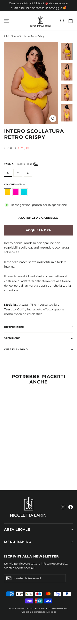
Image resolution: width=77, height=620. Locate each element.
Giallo (7, 192)
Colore (14, 184)
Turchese (24, 192)
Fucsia (16, 192)
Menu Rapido (18, 542)
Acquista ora (38, 230)
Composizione (14, 327)
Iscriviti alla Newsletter (31, 556)
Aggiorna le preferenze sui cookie (38, 611)
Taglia (18, 163)
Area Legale (17, 529)
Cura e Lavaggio (16, 349)
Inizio (7, 36)
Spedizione (12, 338)
